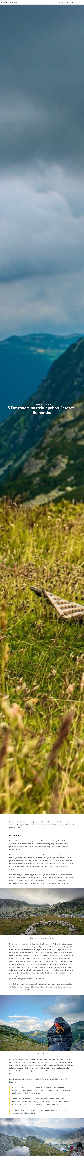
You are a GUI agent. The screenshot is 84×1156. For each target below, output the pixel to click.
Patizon (23, 967)
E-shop (22, 2)
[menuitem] (61, 2)
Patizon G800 (57, 944)
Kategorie (61, 2)
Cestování (48, 404)
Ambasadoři (14, 2)
